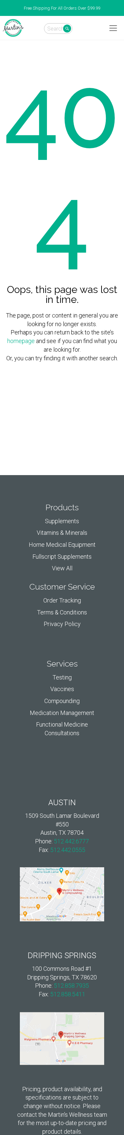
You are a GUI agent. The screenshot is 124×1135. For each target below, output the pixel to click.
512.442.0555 (67, 849)
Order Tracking (62, 600)
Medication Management (62, 712)
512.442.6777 (71, 841)
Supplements (62, 521)
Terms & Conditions (62, 612)
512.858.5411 (67, 994)
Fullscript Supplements (62, 556)
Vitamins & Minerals (62, 532)
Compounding (62, 700)
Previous (3, 8)
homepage (21, 340)
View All (62, 568)
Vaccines (62, 688)
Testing (62, 677)
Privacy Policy (62, 623)
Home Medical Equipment (62, 544)
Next (120, 8)
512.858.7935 (71, 985)
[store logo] (13, 28)
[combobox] (58, 28)
